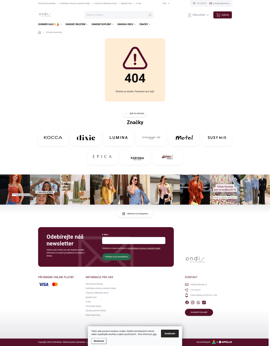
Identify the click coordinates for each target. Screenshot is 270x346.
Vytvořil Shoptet (203, 342)
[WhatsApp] (198, 302)
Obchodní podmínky (47, 3)
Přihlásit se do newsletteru (116, 257)
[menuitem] (50, 24)
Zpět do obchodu (137, 113)
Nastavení (99, 341)
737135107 (196, 290)
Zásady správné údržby (96, 310)
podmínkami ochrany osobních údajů (144, 248)
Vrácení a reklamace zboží (105, 3)
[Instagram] (193, 302)
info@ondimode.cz (199, 284)
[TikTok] (204, 302)
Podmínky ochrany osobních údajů (75, 3)
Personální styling (93, 306)
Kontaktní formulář (199, 312)
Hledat (150, 15)
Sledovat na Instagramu (137, 214)
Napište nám (126, 3)
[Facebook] (187, 302)
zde (154, 334)
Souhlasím (170, 333)
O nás (138, 3)
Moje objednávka (93, 315)
